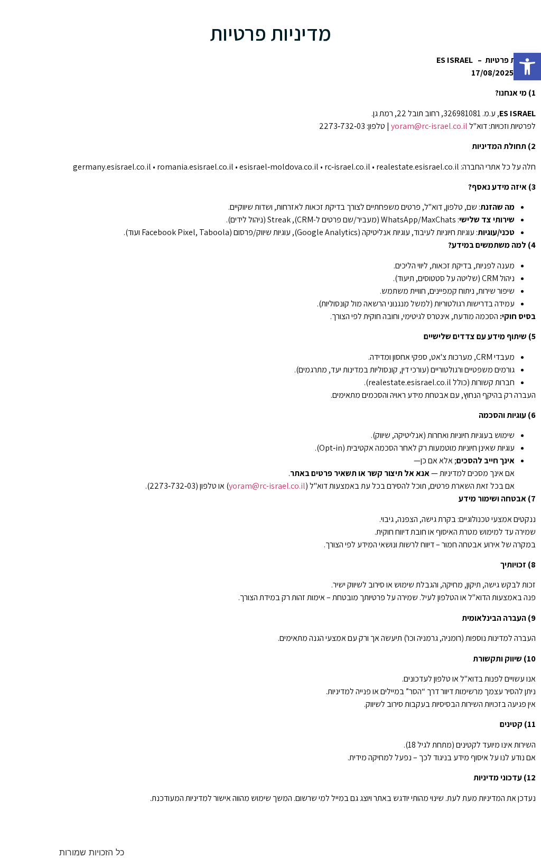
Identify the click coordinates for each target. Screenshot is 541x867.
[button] (527, 66)
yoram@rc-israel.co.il (429, 126)
